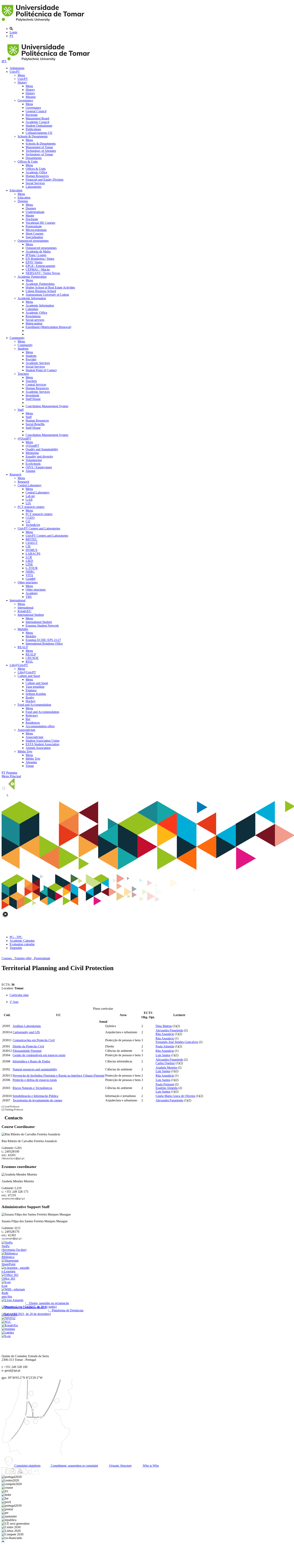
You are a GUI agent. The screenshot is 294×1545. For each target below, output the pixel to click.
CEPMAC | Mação (38, 269)
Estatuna (31, 690)
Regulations (33, 316)
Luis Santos (163, 1055)
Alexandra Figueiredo (169, 1030)
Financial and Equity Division (44, 179)
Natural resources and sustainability (35, 1069)
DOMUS (31, 550)
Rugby (30, 697)
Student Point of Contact (41, 370)
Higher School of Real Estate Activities (50, 287)
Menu (21, 75)
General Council (36, 111)
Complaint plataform (27, 1465)
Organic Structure (120, 1465)
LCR (29, 557)
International (17, 600)
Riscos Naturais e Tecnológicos (32, 1088)
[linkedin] (27, 1473)
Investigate (32, 395)
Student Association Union (42, 740)
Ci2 (28, 521)
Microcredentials (36, 230)
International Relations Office (44, 643)
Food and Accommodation (34, 704)
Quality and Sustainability (42, 449)
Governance (25, 100)
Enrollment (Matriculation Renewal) (48, 327)
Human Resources (37, 176)
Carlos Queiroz (165, 1063)
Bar (28, 719)
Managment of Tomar (39, 147)
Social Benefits (35, 424)
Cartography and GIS (26, 1032)
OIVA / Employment (39, 467)
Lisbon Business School (41, 291)
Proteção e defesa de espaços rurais (35, 1080)
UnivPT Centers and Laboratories (39, 528)
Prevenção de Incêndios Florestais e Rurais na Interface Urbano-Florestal (58, 1075)
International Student (31, 614)
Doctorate (32, 219)
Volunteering (34, 460)
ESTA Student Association (42, 744)
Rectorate (32, 114)
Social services (35, 320)
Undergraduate (35, 212)
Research (15, 474)
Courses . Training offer (17, 958)
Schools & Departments (33, 136)
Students (23, 348)
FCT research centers (31, 507)
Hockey (31, 701)
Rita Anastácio (165, 1034)
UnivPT (15, 71)
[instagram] (12, 1473)
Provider (31, 359)
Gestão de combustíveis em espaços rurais (39, 1055)
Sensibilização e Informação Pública (35, 1096)
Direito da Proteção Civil (28, 1046)
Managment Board (37, 118)
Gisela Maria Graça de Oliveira (175, 1096)
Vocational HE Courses (40, 222)
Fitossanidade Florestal (27, 1050)
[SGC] (6, 1321)
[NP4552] (8, 1318)
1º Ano (14, 1001)
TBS (29, 596)
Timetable (16, 948)
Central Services (36, 384)
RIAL (29, 661)
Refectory (32, 715)
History (22, 82)
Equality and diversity (39, 456)
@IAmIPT (24, 438)
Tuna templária (35, 686)
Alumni (30, 471)
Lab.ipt (30, 496)
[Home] (44, 22)
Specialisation (34, 237)
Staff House (33, 399)
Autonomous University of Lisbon (47, 294)
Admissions (17, 68)
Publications (33, 129)
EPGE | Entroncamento (40, 266)
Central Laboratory (30, 485)
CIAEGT (32, 543)
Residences (33, 722)
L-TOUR (32, 568)
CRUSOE (32, 658)
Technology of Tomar (39, 154)
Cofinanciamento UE (39, 132)
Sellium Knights (36, 694)
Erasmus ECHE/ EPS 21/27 (43, 640)
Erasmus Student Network (42, 625)
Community (17, 337)
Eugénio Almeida (167, 1088)
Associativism (26, 730)
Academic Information (32, 298)
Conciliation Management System (47, 406)
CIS (28, 546)
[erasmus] (8, 1329)
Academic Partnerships (32, 276)
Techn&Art (33, 525)
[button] (3, 1541)
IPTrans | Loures (36, 255)
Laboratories (33, 186)
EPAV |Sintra (34, 262)
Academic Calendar (22, 940)
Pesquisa (11, 772)
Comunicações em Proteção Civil (34, 1040)
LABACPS (33, 553)
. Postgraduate (41, 958)
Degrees (23, 201)
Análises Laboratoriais (27, 1026)
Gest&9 (30, 578)
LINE (29, 564)
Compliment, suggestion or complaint (74, 1465)
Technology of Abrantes (41, 150)
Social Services (35, 183)
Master (30, 215)
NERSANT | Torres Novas (43, 273)
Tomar (30, 766)
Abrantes (31, 762)
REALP (23, 647)
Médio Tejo (25, 751)
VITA (29, 575)
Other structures (28, 582)
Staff (21, 409)
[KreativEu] (10, 1325)
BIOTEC (31, 539)
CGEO (30, 517)
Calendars (32, 309)
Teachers (23, 373)
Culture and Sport (29, 676)
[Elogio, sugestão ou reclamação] (12, 1300)
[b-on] (6, 1336)
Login (13, 32)
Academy (32, 593)
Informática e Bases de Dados (31, 1061)
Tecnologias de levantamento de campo (37, 1100)
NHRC (30, 571)
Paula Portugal (165, 1084)
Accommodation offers (40, 726)
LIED (29, 560)
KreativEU (24, 611)
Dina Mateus (164, 1026)
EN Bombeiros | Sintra (40, 258)
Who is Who (150, 1465)
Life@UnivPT (19, 665)
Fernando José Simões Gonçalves (177, 1042)
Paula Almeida (165, 1046)
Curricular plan (19, 995)
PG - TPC (16, 937)
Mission (31, 97)
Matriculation (34, 323)
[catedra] (8, 1332)
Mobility (23, 629)
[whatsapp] (43, 1473)
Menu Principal (11, 776)
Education (16, 190)
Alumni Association (38, 748)
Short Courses (34, 233)
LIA (28, 503)
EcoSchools (33, 463)
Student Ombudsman (39, 125)
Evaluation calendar (22, 944)
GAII (29, 499)
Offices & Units (28, 161)
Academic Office (36, 172)
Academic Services (38, 363)
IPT (4, 61)
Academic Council (37, 122)
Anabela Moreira (166, 1067)
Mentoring (32, 453)
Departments (34, 158)
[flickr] (35, 1473)
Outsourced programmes (33, 240)
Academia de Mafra (38, 251)
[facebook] (5, 1473)
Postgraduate (34, 226)
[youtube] (20, 1473)
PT (11, 36)
